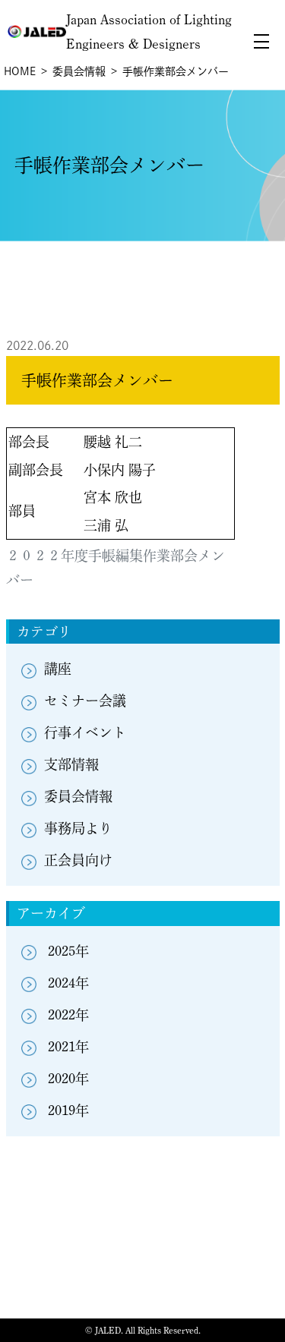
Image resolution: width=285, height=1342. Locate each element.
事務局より (78, 828)
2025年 (68, 951)
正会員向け (78, 860)
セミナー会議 (85, 700)
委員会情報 (79, 71)
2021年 (68, 1047)
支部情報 (71, 764)
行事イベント (85, 732)
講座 (57, 669)
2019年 (68, 1110)
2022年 (68, 1015)
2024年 (68, 983)
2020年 (68, 1078)
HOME (20, 71)
